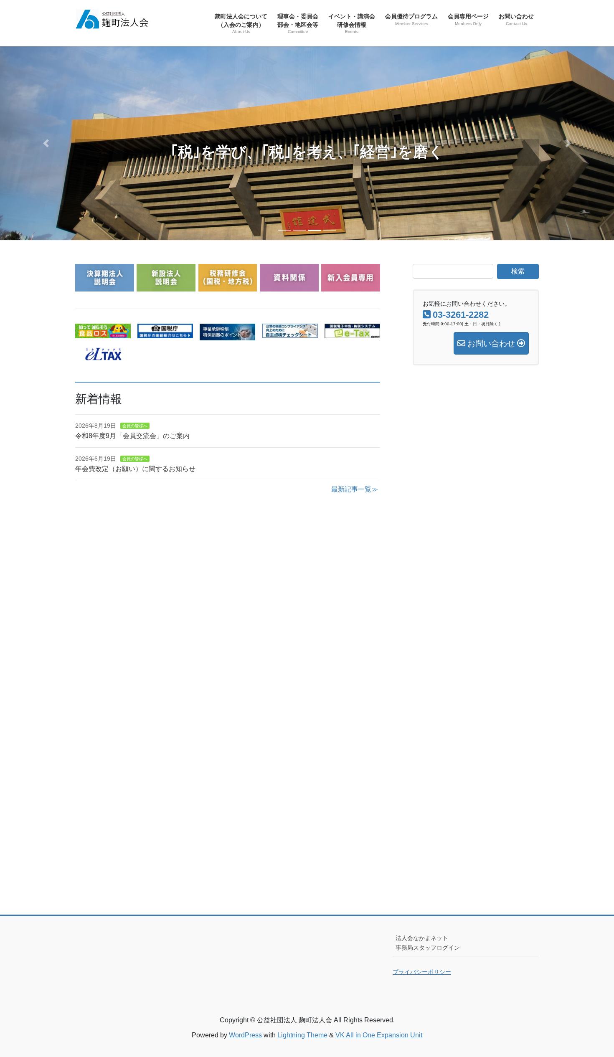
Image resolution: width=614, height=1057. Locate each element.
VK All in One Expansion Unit (378, 1035)
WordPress (245, 1035)
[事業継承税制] (227, 335)
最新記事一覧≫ (354, 489)
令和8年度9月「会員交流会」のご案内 (132, 435)
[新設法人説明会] (166, 286)
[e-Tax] (352, 333)
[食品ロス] (103, 333)
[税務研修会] (227, 286)
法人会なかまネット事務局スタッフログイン (428, 943)
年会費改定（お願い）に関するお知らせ (135, 468)
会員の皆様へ (134, 425)
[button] (46, 143)
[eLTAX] (103, 355)
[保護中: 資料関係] (289, 286)
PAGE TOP (592, 1018)
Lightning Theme (302, 1035)
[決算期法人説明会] (104, 286)
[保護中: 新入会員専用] (350, 286)
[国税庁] (165, 333)
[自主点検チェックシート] (290, 332)
